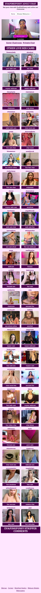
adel (30, 508)
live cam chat (11, 148)
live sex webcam (30, 247)
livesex (29, 267)
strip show (30, 108)
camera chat (30, 504)
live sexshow (11, 484)
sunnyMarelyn (11, 468)
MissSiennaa (11, 448)
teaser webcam (30, 88)
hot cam (30, 286)
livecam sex (11, 286)
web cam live (30, 227)
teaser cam (11, 346)
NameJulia (11, 72)
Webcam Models (33, 588)
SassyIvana (11, 389)
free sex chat (11, 187)
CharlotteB (30, 72)
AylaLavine (11, 290)
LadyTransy (30, 270)
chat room (30, 148)
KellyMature (11, 508)
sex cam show (11, 247)
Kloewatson (11, 151)
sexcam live (30, 306)
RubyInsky (30, 112)
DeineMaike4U (30, 131)
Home (13, 14)
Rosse (11, 250)
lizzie (30, 429)
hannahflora (11, 230)
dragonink (30, 330)
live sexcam (11, 504)
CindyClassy (11, 171)
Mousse (30, 349)
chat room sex (30, 128)
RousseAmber (30, 369)
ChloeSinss (11, 112)
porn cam (30, 445)
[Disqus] (20, 560)
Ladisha (30, 310)
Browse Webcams (23, 14)
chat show (30, 425)
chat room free (11, 385)
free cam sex (11, 366)
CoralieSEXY (30, 488)
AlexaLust (30, 52)
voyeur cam (30, 366)
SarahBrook (30, 151)
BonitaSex (11, 211)
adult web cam (11, 128)
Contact (10, 588)
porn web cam (11, 68)
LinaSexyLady (11, 52)
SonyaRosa (11, 369)
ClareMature (30, 92)
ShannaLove (30, 191)
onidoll (11, 270)
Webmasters (20, 591)
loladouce (30, 448)
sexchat (30, 326)
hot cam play (30, 524)
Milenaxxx (11, 429)
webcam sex (30, 465)
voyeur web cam (11, 207)
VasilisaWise (30, 250)
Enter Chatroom (14, 43)
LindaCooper (11, 349)
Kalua (30, 389)
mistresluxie (30, 171)
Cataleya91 (11, 310)
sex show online (11, 167)
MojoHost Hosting (20, 588)
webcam (11, 267)
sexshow (30, 207)
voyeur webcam (11, 88)
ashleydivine (30, 409)
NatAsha (11, 409)
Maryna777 (11, 330)
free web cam (11, 405)
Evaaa (11, 131)
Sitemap (4, 588)
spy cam (11, 524)
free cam (30, 484)
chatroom (11, 108)
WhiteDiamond (11, 488)
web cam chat (11, 227)
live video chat (11, 425)
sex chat (30, 68)
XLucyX (11, 191)
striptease (30, 187)
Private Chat (29, 43)
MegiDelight (30, 468)
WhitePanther (30, 230)
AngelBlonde (29, 211)
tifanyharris (11, 92)
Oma (30, 290)
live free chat (30, 167)
